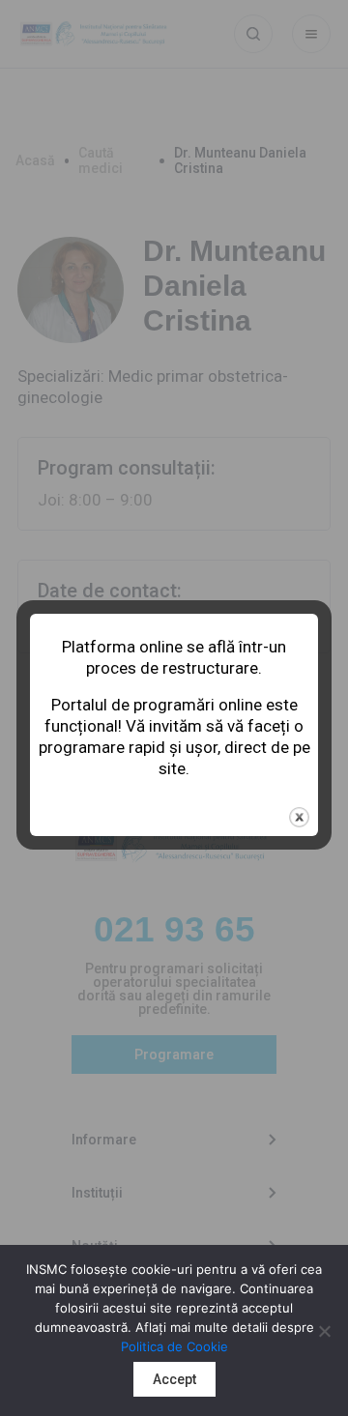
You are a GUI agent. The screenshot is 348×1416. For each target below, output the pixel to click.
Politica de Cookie (174, 1346)
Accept (174, 1379)
